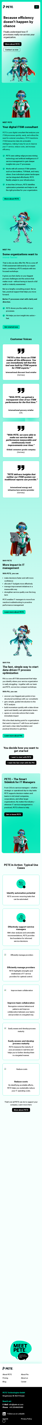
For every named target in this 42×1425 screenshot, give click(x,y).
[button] (4, 1421)
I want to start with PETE (21, 757)
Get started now (11, 327)
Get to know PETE (13, 814)
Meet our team (13, 1329)
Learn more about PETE (14, 612)
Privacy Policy (26, 1419)
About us (24, 1378)
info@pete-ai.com (16, 1404)
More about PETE (12, 44)
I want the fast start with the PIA (21, 763)
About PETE (7, 1374)
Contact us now (11, 50)
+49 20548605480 (16, 1407)
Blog (4, 1382)
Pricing (5, 1378)
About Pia (24, 1374)
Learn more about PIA (13, 736)
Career (23, 1382)
